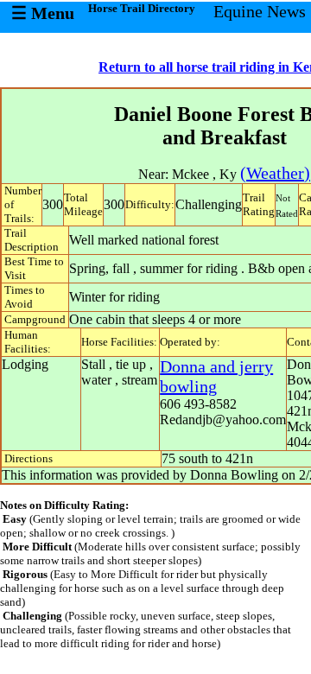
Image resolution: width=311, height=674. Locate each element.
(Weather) (275, 172)
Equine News (259, 11)
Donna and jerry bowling (216, 376)
